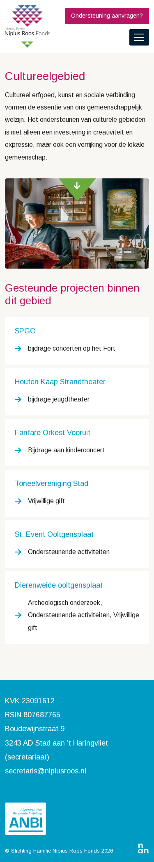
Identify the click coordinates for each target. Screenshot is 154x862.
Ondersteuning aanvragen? (107, 15)
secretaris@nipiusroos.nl (45, 771)
